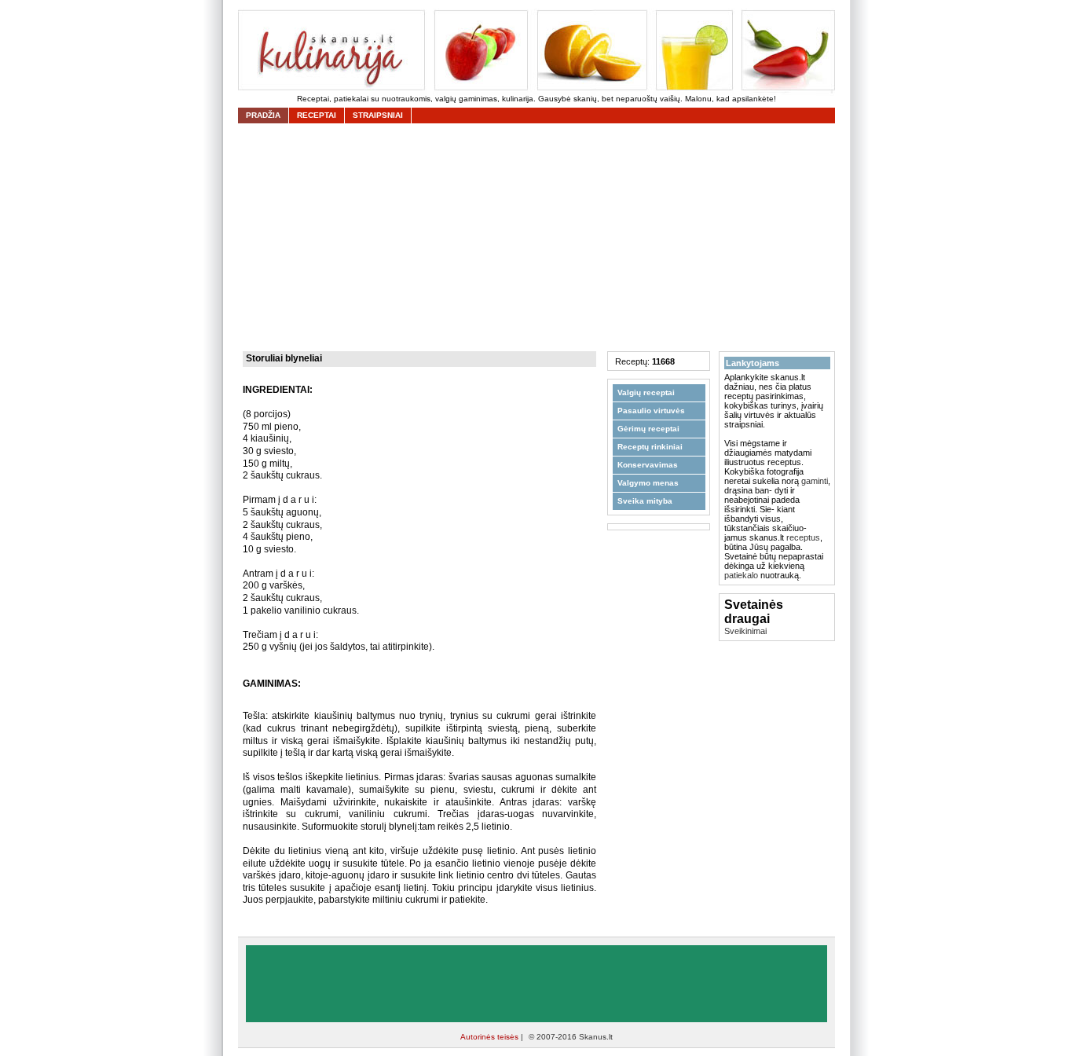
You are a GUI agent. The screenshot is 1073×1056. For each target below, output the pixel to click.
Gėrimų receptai (648, 428)
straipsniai (378, 115)
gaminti (814, 481)
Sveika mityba (644, 501)
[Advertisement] (540, 237)
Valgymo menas (648, 482)
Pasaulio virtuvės (651, 410)
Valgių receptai (646, 392)
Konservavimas (647, 464)
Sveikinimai (745, 631)
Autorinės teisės (490, 1036)
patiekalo (741, 575)
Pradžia (263, 115)
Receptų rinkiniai (650, 446)
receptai (316, 115)
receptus (803, 537)
